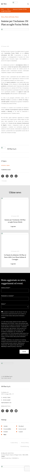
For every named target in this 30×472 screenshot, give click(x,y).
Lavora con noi (22, 429)
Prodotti (6, 431)
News (17, 17)
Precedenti (4, 181)
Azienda (6, 426)
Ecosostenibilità (7, 429)
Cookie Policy (14, 442)
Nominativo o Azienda (7, 296)
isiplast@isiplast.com (6, 402)
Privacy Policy (25, 442)
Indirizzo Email (5, 287)
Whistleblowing (24, 446)
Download (21, 426)
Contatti (21, 431)
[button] (3, 4)
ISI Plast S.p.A (11, 149)
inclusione (3, 165)
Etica (2, 17)
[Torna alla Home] (15, 4)
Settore (3, 304)
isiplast (8, 165)
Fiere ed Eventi (9, 17)
